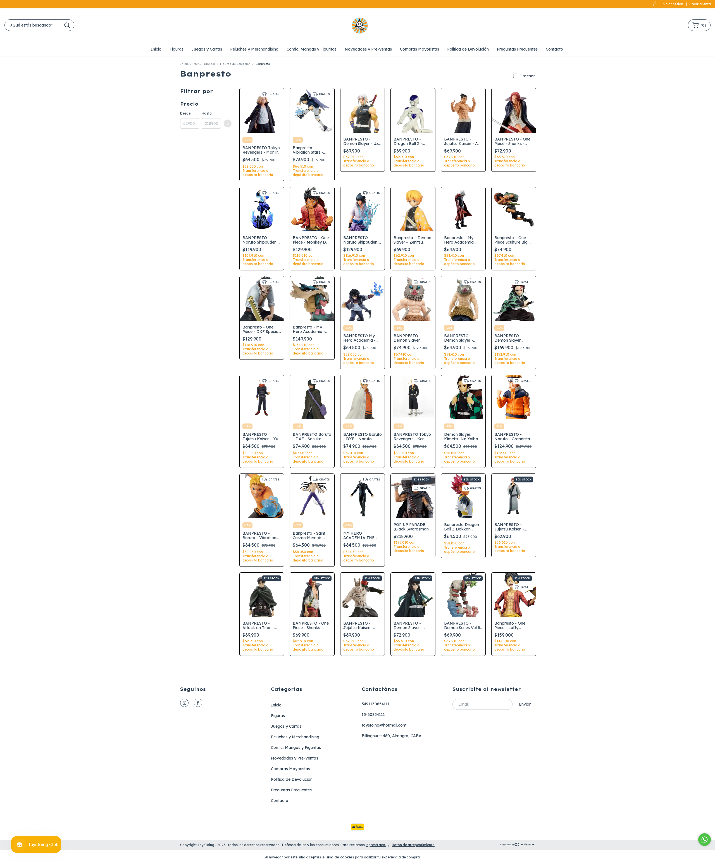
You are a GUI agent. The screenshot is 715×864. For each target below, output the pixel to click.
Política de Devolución (468, 49)
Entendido (437, 857)
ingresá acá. (376, 845)
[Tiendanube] (517, 845)
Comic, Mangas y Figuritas (312, 49)
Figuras (176, 49)
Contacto (554, 49)
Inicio (156, 49)
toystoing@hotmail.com (384, 725)
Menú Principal (204, 64)
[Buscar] (67, 25)
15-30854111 (373, 714)
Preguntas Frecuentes (517, 49)
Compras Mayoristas (419, 49)
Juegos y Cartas (207, 49)
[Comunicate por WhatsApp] (704, 839)
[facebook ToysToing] (198, 703)
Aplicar (227, 123)
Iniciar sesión (672, 4)
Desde (185, 113)
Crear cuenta (700, 4)
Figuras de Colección (235, 64)
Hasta (207, 113)
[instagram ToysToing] (184, 703)
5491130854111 (376, 703)
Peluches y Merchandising (254, 49)
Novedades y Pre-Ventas (368, 49)
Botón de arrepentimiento (413, 845)
